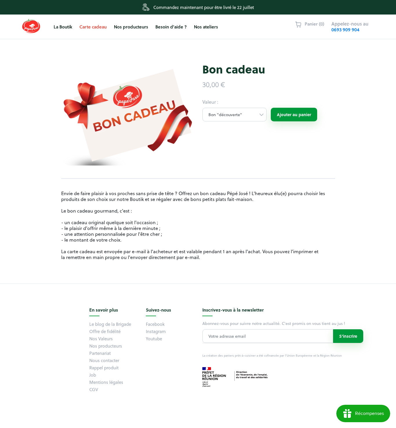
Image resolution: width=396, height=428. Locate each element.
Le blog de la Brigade (110, 324)
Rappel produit (104, 367)
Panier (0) (314, 24)
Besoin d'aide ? (171, 27)
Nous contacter (104, 360)
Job (92, 375)
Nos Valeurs (101, 338)
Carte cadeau (93, 27)
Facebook (155, 324)
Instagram (156, 331)
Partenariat (100, 353)
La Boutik (63, 27)
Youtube (154, 338)
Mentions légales (106, 382)
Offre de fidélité (105, 331)
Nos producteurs (131, 27)
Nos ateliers (206, 27)
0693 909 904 (345, 29)
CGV (93, 389)
